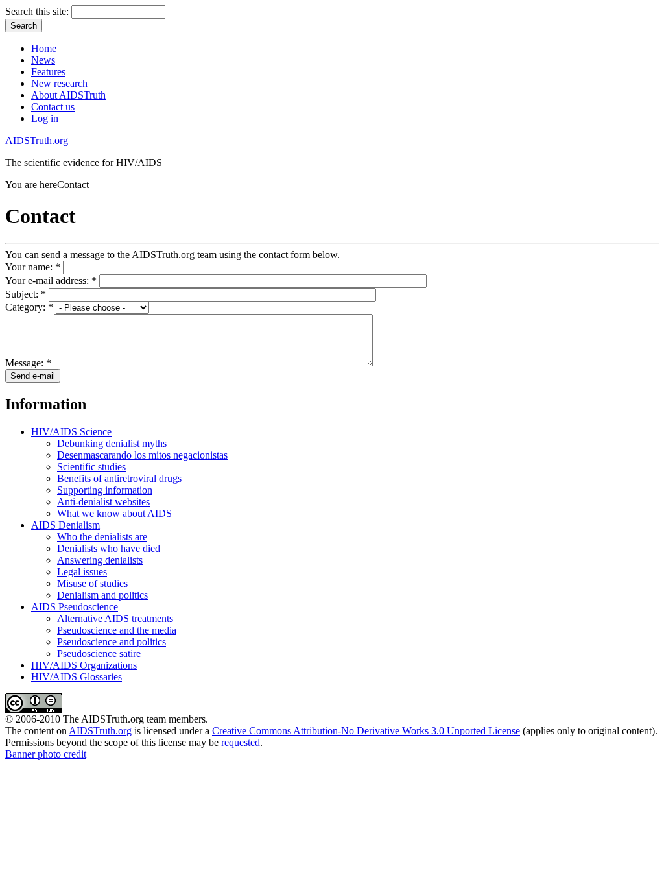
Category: (29, 307)
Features (48, 71)
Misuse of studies (92, 583)
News (43, 60)
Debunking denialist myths (112, 443)
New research (59, 83)
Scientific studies (91, 466)
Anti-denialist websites (103, 501)
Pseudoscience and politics (111, 641)
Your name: (32, 266)
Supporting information (104, 490)
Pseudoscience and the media (116, 630)
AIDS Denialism (65, 525)
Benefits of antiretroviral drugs (119, 478)
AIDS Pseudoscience (74, 606)
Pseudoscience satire (99, 653)
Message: (28, 362)
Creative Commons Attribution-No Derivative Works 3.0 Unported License (366, 730)
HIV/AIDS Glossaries (76, 676)
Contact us (53, 106)
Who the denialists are (102, 536)
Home (43, 48)
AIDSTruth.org (36, 140)
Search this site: (38, 11)
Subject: (25, 294)
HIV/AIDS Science (71, 431)
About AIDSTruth (68, 95)
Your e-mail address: (51, 280)
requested (240, 742)
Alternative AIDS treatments (115, 618)
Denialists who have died (108, 548)
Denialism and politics (102, 595)
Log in (44, 118)
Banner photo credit (45, 754)
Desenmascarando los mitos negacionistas (142, 455)
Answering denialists (100, 560)
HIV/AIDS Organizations (84, 665)
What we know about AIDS (114, 513)
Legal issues (82, 571)
